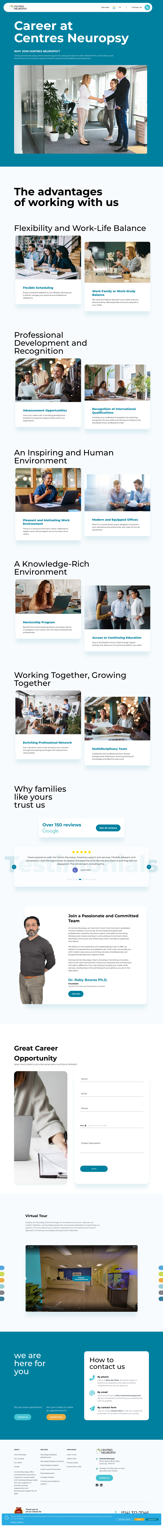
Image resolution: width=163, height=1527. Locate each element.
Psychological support (49, 1465)
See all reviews (108, 828)
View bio (76, 994)
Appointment (56, 1417)
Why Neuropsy (20, 1455)
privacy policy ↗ (17, 1522)
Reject (139, 1519)
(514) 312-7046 (135, 1512)
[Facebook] (97, 1485)
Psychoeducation (47, 1473)
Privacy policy (72, 1463)
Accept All (152, 1519)
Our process (19, 1459)
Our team (18, 1463)
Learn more (72, 1455)
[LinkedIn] (101, 1485)
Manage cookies (124, 1519)
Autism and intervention (50, 1469)
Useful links (71, 1459)
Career (17, 1467)
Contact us (23, 1417)
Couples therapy (47, 1477)
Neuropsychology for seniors (52, 1461)
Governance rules (74, 1467)
